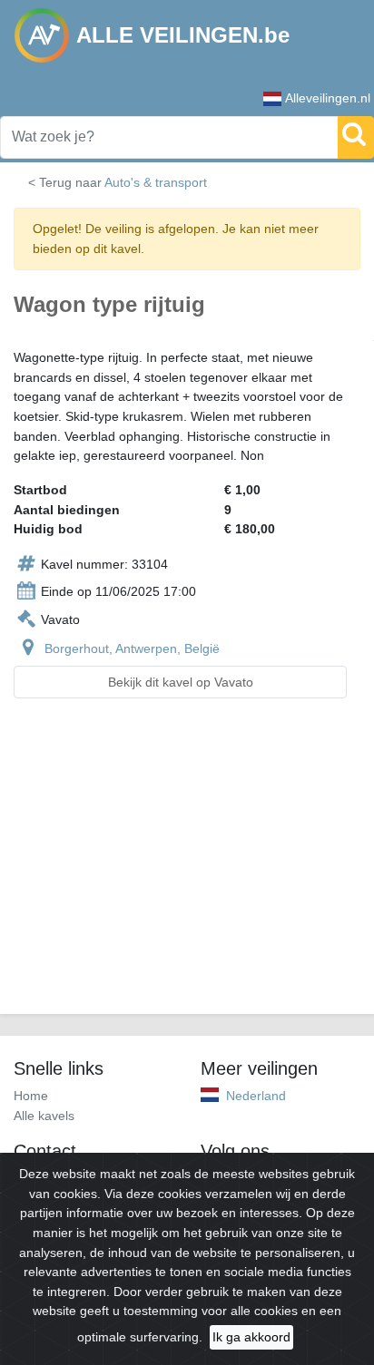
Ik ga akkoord (251, 1337)
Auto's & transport (155, 182)
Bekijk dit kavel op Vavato (180, 682)
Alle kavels (44, 1115)
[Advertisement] (187, 867)
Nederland (256, 1095)
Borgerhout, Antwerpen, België (132, 648)
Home (31, 1095)
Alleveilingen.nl (327, 98)
